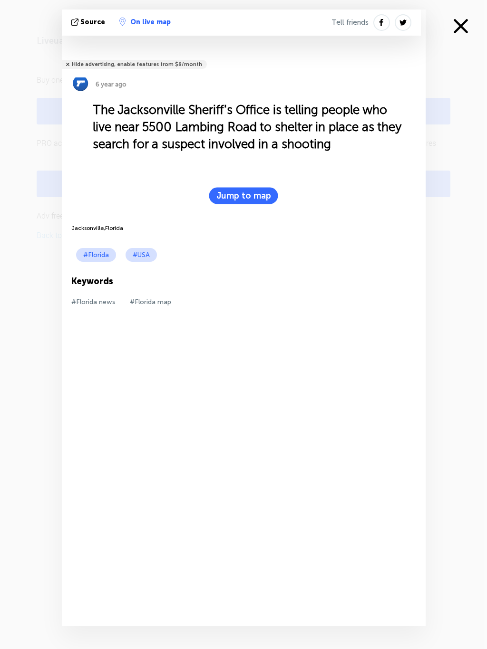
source (92, 22)
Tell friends (350, 22)
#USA (141, 255)
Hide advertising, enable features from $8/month (137, 64)
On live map (150, 22)
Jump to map (243, 196)
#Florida (96, 255)
